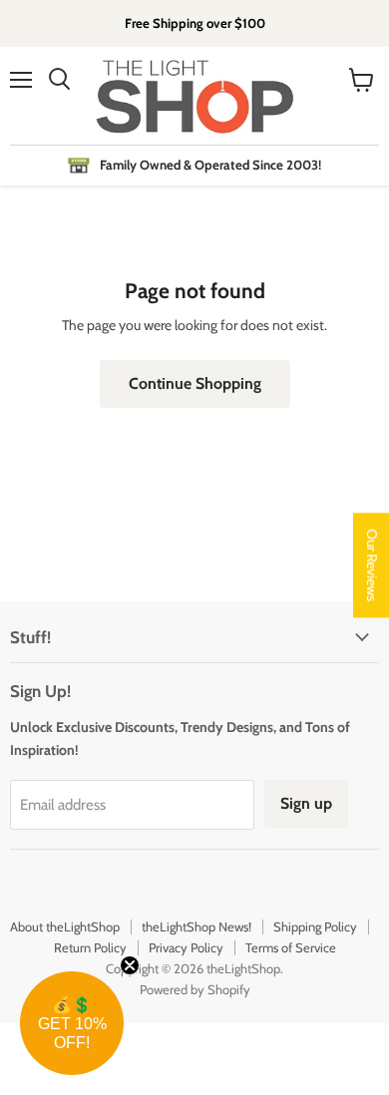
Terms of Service (290, 947)
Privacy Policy (186, 947)
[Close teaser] (130, 965)
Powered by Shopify (195, 989)
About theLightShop (65, 926)
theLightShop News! (196, 926)
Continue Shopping (195, 383)
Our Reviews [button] (372, 565)
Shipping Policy (315, 926)
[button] (72, 1023)
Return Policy (90, 947)
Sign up (306, 803)
